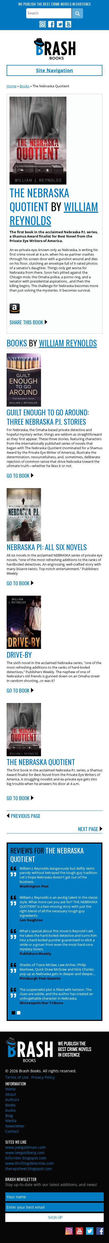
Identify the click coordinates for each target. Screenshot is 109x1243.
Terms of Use (17, 1077)
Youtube (68, 24)
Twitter (59, 24)
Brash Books (54, 49)
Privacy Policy (43, 1077)
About (10, 1094)
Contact (12, 1131)
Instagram (42, 24)
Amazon (15, 308)
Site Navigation (54, 70)
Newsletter (15, 1125)
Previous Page (25, 815)
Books (24, 86)
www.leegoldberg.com (25, 1152)
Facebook (51, 24)
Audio (10, 1110)
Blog (9, 1115)
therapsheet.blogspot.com (28, 1168)
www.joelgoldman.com (25, 1147)
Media (10, 1120)
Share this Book (26, 322)
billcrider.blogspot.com (25, 1157)
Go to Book (18, 475)
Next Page (88, 828)
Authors (12, 1099)
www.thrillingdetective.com (29, 1163)
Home (11, 86)
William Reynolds (68, 343)
